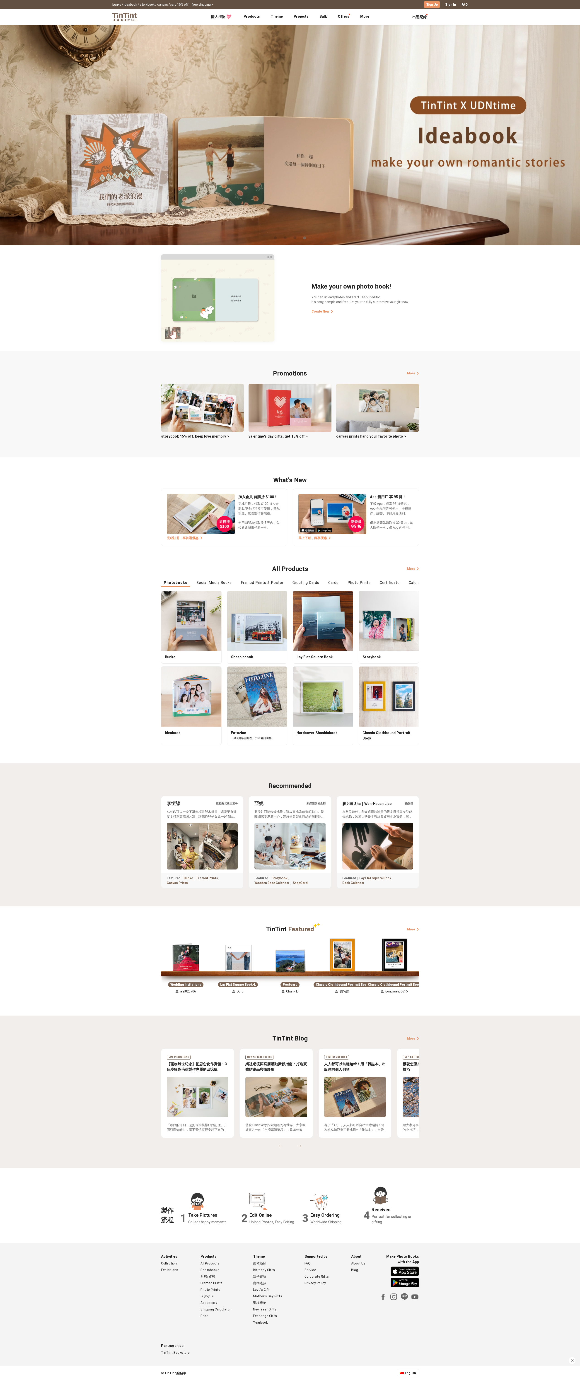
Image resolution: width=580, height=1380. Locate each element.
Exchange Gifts (265, 1316)
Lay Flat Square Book (375, 878)
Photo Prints (210, 1289)
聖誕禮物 (259, 1303)
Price (205, 1316)
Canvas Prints (177, 883)
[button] (186, 958)
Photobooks (210, 1270)
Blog (354, 1270)
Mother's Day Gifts (267, 1296)
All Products (210, 1263)
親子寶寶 (259, 1276)
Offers (343, 16)
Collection (169, 1263)
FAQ (465, 4)
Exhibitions (169, 1270)
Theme (277, 16)
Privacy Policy (315, 1283)
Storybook (279, 878)
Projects (301, 16)
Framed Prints (207, 878)
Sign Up (432, 4)
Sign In (450, 4)
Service (310, 1270)
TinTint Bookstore (175, 1352)
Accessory (209, 1303)
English (410, 1373)
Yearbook (260, 1322)
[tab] (251, 17)
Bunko (188, 878)
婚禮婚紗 (259, 1263)
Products (252, 16)
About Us (358, 1263)
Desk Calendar (353, 883)
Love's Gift (261, 1289)
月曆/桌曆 (208, 1276)
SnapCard (300, 883)
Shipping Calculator (216, 1309)
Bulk (323, 16)
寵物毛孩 (259, 1283)
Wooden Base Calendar (272, 883)
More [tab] (364, 16)
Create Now (320, 311)
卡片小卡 (207, 1296)
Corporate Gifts (316, 1276)
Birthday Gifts (264, 1270)
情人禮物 (218, 16)
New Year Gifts (264, 1309)
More (411, 373)
